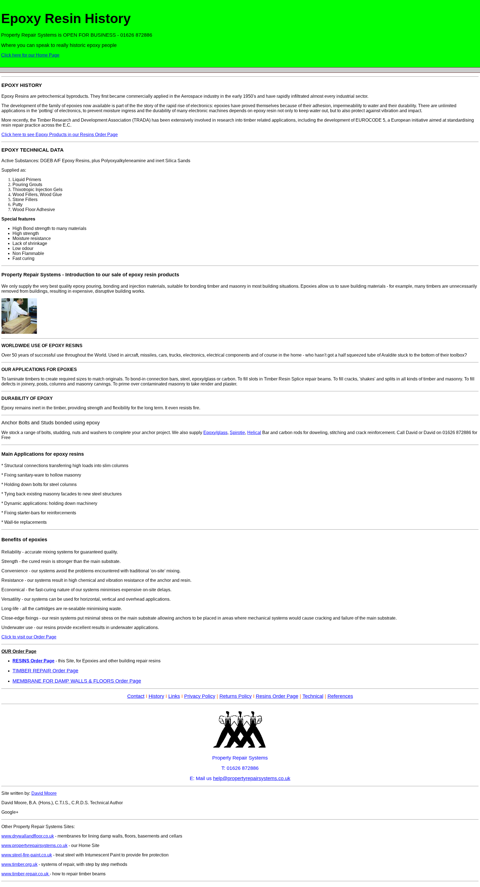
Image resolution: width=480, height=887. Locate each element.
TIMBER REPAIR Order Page (45, 670)
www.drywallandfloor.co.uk (27, 836)
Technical (312, 696)
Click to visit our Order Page (28, 637)
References (340, 696)
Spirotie (237, 432)
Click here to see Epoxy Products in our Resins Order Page (59, 134)
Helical (254, 432)
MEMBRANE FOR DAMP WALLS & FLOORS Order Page (76, 681)
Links (174, 696)
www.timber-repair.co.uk (25, 873)
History (156, 696)
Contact (135, 696)
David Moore (44, 793)
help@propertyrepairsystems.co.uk (251, 778)
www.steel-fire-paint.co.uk (26, 855)
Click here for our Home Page (30, 55)
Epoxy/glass (215, 432)
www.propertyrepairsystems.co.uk (34, 845)
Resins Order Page (277, 696)
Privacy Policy (199, 696)
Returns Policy (235, 696)
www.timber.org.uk (19, 864)
